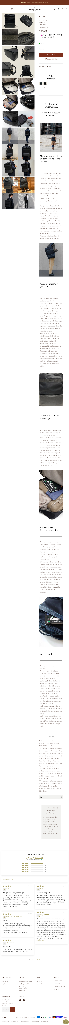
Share (43, 16)
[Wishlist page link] (58, 9)
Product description (45, 66)
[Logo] (34, 9)
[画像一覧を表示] (66, 12)
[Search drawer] (55, 9)
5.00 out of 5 (39, 858)
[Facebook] (24, 1000)
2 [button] (32, 959)
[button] (25, 863)
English (4, 1017)
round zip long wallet (51, 706)
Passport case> (52, 683)
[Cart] (66, 9)
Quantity (41, 49)
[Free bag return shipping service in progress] (34, 3)
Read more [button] (40, 940)
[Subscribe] (12, 1009)
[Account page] (62, 9)
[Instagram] (20, 1000)
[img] (7, 886)
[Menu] (11, 9)
